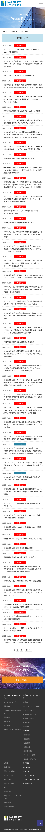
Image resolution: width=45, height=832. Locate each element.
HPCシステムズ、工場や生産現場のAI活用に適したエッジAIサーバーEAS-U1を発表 (21, 478)
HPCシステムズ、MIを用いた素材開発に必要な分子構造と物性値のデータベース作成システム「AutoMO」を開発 (22, 234)
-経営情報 (7, 767)
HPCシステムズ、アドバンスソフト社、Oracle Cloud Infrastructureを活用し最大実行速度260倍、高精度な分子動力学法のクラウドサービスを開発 (22, 410)
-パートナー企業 (29, 755)
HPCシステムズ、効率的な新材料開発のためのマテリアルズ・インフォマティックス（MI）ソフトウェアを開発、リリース (22, 592)
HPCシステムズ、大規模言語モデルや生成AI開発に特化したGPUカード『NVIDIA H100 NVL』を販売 (22, 302)
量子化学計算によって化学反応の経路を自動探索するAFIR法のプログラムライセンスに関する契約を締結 (22, 641)
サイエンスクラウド (10, 702)
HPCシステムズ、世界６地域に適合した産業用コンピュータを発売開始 (22, 50)
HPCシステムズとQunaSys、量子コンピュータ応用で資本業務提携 (22, 528)
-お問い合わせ (8, 806)
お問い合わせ (28, 783)
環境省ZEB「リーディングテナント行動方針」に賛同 (22, 538)
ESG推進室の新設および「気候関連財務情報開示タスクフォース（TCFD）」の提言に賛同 (22, 605)
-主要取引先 (27, 751)
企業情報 (12, 31)
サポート (6, 721)
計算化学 (6, 706)
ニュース (26, 771)
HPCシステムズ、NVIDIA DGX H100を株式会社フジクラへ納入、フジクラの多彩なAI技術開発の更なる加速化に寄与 (22, 424)
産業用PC (26, 702)
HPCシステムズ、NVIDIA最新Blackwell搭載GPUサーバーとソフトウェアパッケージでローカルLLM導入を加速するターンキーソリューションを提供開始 (22, 134)
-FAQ (5, 787)
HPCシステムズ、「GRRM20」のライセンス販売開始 (22, 581)
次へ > (28, 650)
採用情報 (26, 763)
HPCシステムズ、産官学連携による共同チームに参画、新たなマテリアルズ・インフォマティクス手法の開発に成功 (22, 353)
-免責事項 (7, 802)
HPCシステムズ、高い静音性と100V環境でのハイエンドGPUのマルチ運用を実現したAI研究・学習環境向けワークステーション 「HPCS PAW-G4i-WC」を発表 (23, 451)
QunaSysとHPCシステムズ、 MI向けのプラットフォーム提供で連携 (20, 212)
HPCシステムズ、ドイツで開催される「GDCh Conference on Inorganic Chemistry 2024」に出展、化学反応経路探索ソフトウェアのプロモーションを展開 (22, 184)
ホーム (4, 31)
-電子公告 (7, 791)
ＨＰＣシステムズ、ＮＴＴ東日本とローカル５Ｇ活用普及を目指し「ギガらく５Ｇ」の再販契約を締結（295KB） (22, 465)
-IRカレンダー (8, 783)
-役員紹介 (26, 747)
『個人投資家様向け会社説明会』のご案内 (18, 158)
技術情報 (6, 717)
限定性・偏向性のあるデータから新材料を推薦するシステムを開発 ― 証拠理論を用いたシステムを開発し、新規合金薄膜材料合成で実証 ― (22, 569)
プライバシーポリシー (31, 779)
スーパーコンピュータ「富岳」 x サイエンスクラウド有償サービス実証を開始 (22, 629)
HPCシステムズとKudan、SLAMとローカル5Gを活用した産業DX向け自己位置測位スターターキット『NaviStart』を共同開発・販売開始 (22, 199)
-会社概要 (26, 734)
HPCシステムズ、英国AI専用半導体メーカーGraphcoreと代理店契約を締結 (22, 617)
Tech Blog (27, 767)
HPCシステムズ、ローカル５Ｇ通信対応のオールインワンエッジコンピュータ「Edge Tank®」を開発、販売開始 (22, 491)
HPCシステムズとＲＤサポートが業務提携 (18, 75)
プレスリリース (28, 775)
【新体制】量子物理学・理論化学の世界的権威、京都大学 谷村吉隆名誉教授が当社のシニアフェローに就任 (23, 86)
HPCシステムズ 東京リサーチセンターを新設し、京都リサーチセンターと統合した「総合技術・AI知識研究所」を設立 (23, 64)
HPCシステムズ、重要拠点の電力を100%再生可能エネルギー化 (22, 504)
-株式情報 (7, 779)
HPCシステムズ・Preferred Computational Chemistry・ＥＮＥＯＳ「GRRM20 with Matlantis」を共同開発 (22, 315)
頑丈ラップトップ (29, 710)
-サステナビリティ (29, 759)
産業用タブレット (29, 714)
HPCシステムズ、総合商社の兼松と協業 (18, 548)
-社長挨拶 (26, 743)
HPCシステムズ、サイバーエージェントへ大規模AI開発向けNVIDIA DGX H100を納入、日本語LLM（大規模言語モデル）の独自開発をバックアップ (22, 382)
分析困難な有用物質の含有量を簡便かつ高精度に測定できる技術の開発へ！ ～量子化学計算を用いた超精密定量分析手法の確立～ (23, 170)
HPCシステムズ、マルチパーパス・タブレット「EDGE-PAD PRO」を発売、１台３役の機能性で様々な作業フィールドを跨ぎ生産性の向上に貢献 (22, 330)
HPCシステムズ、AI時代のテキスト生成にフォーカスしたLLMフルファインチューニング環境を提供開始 (22, 147)
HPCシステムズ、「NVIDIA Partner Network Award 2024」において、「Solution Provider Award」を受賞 (23, 276)
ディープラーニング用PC (32, 706)
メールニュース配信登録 (12, 729)
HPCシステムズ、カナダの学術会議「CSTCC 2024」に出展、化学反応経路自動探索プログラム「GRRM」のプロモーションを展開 (22, 249)
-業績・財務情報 (9, 771)
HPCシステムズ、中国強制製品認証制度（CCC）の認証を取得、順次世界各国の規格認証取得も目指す (22, 437)
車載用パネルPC (29, 718)
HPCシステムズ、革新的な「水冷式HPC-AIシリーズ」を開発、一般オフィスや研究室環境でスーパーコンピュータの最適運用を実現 (23, 263)
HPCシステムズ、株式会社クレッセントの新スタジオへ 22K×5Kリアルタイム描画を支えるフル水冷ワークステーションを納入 (23, 99)
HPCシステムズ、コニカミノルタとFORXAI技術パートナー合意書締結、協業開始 (22, 516)
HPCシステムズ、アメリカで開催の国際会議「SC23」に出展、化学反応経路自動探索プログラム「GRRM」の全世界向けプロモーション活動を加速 (22, 368)
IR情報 (5, 763)
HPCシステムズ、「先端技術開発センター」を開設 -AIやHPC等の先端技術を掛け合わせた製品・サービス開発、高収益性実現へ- (22, 397)
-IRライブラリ (8, 775)
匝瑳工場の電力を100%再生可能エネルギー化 (20, 557)
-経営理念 (26, 739)
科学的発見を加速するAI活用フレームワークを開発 (21, 111)
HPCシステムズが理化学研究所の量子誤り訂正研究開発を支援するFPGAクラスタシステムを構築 (22, 121)
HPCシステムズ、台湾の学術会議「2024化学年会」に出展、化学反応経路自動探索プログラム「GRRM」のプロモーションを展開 (23, 289)
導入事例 (6, 725)
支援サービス (28, 722)
